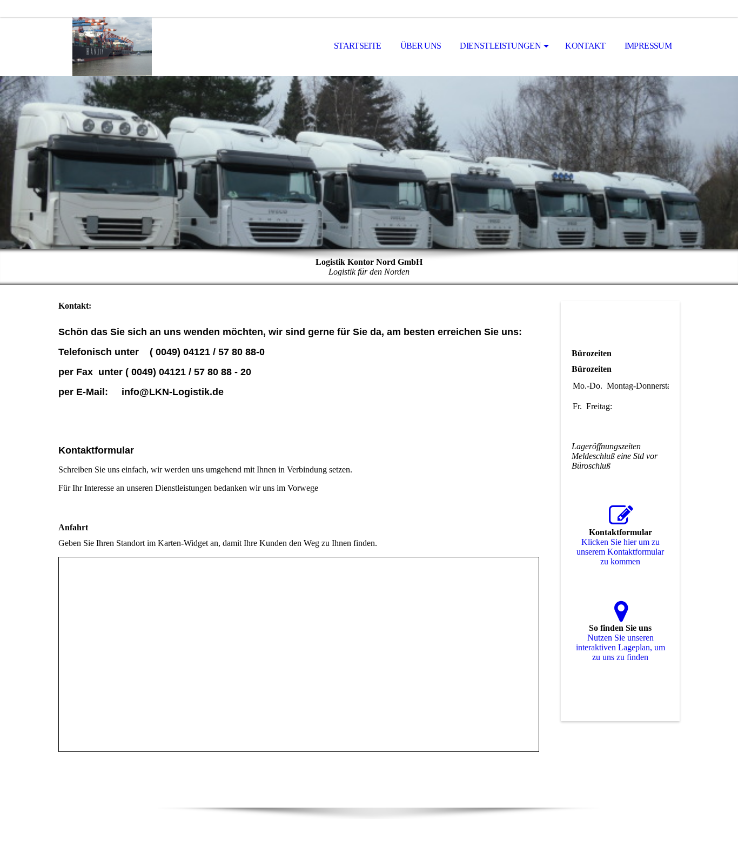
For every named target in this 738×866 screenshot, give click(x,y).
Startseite (357, 45)
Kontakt (585, 45)
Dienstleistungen (500, 45)
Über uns (420, 45)
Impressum (648, 45)
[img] (112, 46)
